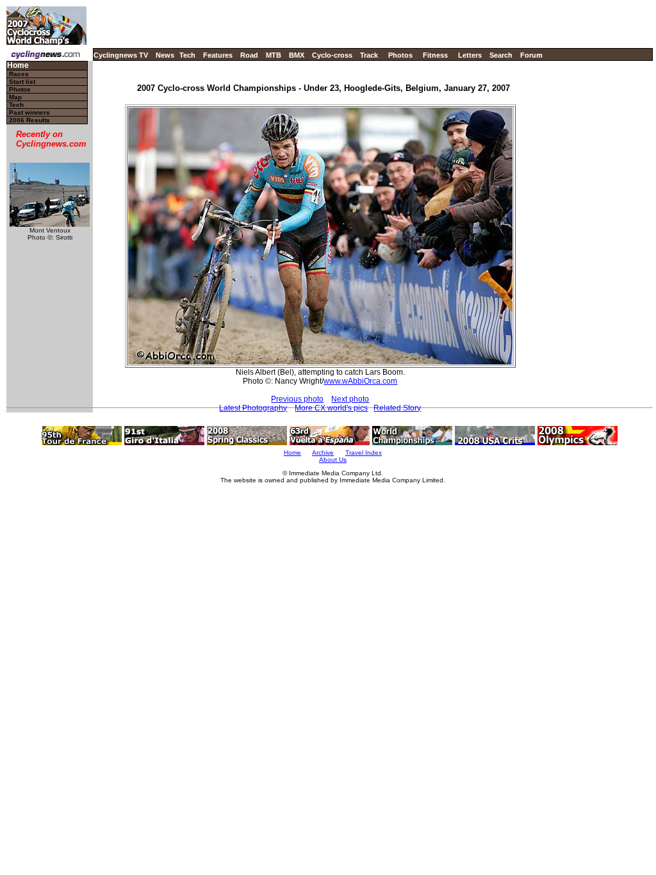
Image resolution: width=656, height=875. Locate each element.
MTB (273, 55)
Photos (400, 55)
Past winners (29, 112)
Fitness (435, 55)
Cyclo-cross (332, 55)
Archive (323, 452)
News (165, 55)
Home (18, 65)
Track (369, 55)
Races (19, 74)
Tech (187, 55)
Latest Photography (253, 408)
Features (218, 55)
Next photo (350, 399)
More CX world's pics (331, 408)
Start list (22, 81)
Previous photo (297, 399)
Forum (531, 55)
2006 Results (29, 120)
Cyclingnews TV (121, 55)
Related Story (397, 408)
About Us (333, 459)
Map (15, 97)
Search (500, 55)
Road (249, 55)
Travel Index (363, 452)
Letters (470, 55)
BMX (296, 55)
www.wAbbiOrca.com (360, 381)
